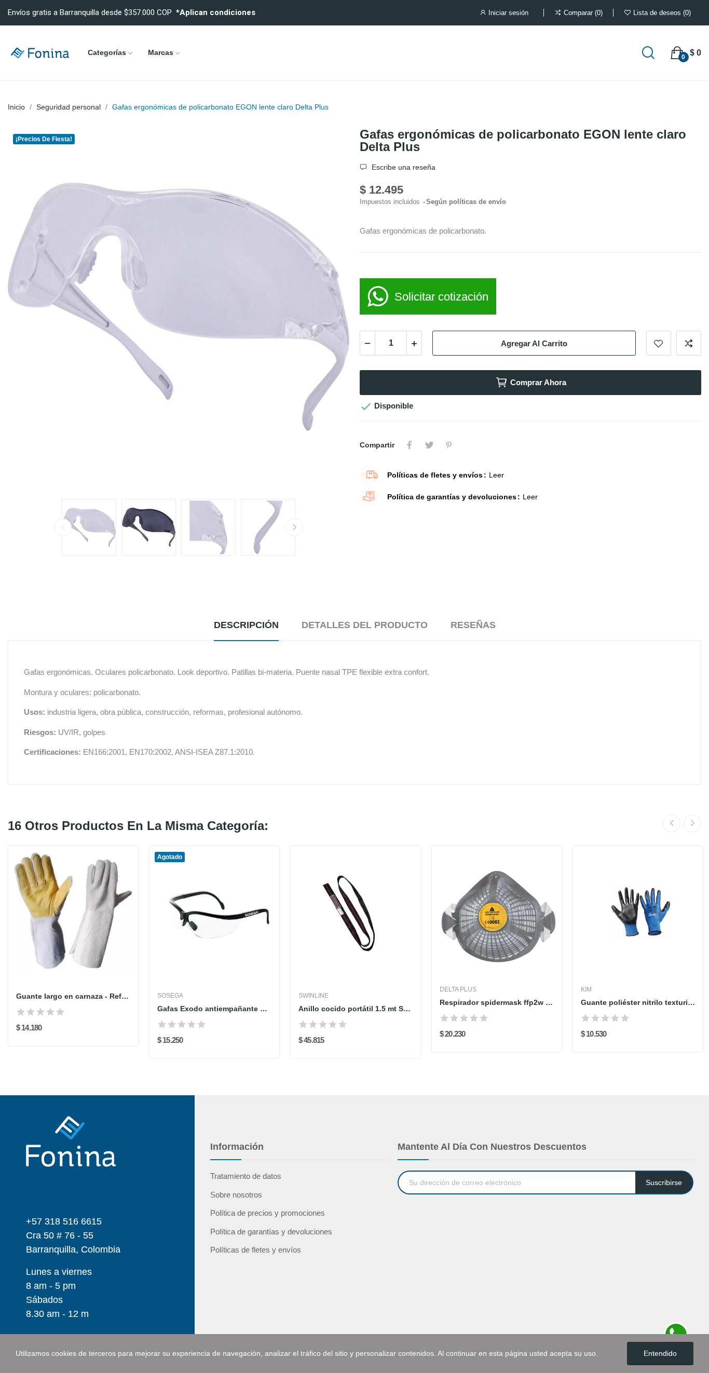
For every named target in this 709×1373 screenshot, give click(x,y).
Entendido (660, 1353)
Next (325, 308)
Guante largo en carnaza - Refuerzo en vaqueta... (73, 996)
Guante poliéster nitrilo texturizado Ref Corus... (638, 1002)
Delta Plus (458, 989)
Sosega (170, 996)
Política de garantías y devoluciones (271, 1231)
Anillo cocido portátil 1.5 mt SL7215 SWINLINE (355, 1008)
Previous (32, 308)
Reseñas (473, 625)
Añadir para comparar (688, 343)
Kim (586, 989)
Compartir (409, 445)
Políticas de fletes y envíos (255, 1249)
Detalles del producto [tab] (365, 625)
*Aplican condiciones (215, 12)
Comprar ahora (538, 382)
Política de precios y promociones (267, 1212)
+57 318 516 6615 (64, 1221)
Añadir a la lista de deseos (658, 343)
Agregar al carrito (534, 343)
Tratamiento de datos (245, 1176)
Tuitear (429, 445)
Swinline (313, 996)
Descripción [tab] (246, 625)
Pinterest (449, 445)
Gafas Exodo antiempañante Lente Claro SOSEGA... (214, 1008)
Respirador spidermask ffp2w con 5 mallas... (497, 1002)
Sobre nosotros (236, 1194)
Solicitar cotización (441, 296)
